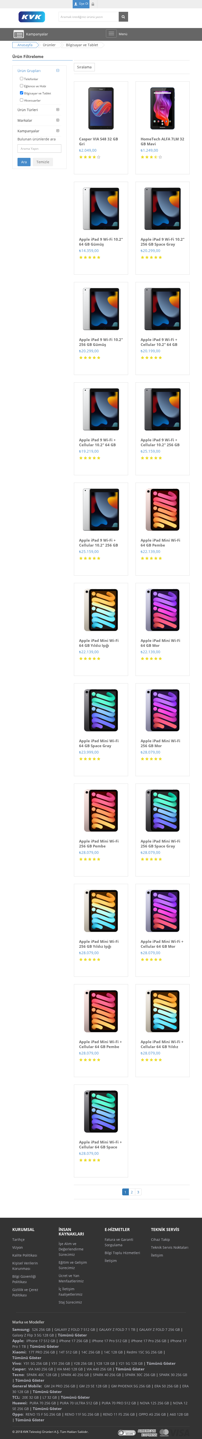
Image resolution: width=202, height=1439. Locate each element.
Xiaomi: (19, 1352)
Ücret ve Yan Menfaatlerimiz (71, 1278)
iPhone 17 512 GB (40, 1340)
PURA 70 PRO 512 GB (119, 1403)
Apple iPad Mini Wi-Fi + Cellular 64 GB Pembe (100, 1044)
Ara (24, 162)
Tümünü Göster (72, 1335)
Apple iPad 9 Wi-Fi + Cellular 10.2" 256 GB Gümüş (98, 545)
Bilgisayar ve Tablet (37, 93)
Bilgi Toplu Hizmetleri (122, 1252)
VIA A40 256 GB (99, 1369)
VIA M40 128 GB (70, 1369)
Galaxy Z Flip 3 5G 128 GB (33, 1335)
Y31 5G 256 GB (36, 1363)
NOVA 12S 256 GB (154, 1403)
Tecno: (18, 1374)
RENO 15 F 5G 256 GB (43, 1414)
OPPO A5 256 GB (152, 1414)
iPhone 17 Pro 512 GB (109, 1340)
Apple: (18, 1340)
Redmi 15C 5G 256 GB (144, 1352)
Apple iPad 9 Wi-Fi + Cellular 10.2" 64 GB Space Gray (159, 344)
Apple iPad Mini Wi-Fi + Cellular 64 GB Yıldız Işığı (162, 1046)
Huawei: (19, 1402)
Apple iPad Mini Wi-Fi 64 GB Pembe (160, 543)
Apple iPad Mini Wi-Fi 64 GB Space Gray (99, 743)
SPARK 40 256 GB (75, 1374)
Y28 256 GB (83, 1363)
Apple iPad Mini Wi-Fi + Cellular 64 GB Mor (162, 944)
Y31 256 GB (60, 1363)
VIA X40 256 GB (40, 1369)
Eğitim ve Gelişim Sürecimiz (73, 1265)
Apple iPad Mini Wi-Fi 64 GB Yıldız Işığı (99, 643)
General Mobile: (27, 1385)
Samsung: (21, 1329)
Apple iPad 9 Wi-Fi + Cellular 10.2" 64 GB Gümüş (97, 444)
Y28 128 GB (105, 1363)
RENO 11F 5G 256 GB (82, 1414)
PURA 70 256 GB (43, 1403)
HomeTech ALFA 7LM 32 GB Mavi (162, 141)
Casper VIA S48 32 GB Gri (98, 141)
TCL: (16, 1397)
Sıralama (84, 67)
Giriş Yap (93, 4)
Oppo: (17, 1414)
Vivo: (16, 1363)
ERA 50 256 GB (166, 1386)
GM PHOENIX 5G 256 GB (131, 1386)
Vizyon (17, 1247)
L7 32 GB (50, 1397)
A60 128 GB (179, 1414)
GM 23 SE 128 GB (93, 1386)
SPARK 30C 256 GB (140, 1374)
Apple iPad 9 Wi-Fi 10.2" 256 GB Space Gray (163, 242)
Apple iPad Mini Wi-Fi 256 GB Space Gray (160, 843)
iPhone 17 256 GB (73, 1340)
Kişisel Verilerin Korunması (25, 1266)
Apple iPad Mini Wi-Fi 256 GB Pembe (99, 843)
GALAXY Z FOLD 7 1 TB (117, 1329)
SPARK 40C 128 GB (42, 1374)
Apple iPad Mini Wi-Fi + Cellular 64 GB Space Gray (100, 1147)
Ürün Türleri (27, 109)
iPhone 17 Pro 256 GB (148, 1340)
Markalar (24, 120)
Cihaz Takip (160, 1239)
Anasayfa (25, 45)
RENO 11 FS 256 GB (119, 1414)
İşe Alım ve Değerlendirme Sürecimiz (71, 1249)
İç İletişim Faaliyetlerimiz (71, 1292)
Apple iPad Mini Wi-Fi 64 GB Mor (160, 643)
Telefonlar (31, 79)
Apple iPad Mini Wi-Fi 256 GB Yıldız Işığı (99, 944)
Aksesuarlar (32, 100)
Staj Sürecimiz (70, 1302)
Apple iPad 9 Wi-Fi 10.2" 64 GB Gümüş (101, 242)
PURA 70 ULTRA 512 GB (79, 1403)
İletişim (111, 1260)
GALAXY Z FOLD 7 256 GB (159, 1329)
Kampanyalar (28, 131)
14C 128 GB (113, 1352)
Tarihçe (18, 1239)
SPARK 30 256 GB (173, 1374)
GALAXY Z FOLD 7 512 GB (74, 1329)
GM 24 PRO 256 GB (59, 1386)
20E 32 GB (30, 1397)
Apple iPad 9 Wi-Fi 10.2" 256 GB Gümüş (101, 342)
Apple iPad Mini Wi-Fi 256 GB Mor (160, 743)
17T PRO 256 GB (42, 1352)
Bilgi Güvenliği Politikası (24, 1279)
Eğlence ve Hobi (35, 86)
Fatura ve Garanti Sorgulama (119, 1242)
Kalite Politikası (24, 1255)
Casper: (19, 1368)
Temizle (42, 162)
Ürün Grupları (29, 70)
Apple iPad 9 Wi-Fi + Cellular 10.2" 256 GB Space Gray (160, 444)
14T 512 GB (68, 1352)
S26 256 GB (41, 1329)
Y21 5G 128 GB (131, 1363)
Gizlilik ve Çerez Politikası (25, 1292)
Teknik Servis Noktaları (169, 1247)
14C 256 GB (90, 1352)
